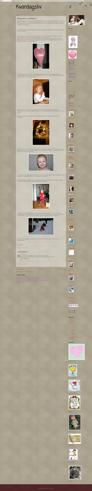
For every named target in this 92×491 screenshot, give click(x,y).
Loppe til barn (71, 158)
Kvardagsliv (29, 7)
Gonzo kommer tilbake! (72, 105)
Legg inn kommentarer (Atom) (27, 271)
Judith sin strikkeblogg (71, 157)
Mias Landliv (71, 132)
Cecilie (71, 30)
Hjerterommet (72, 224)
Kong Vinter (73, 328)
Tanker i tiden (72, 218)
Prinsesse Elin (71, 297)
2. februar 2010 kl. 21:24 (24, 261)
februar (72, 326)
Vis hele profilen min (72, 33)
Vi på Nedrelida (71, 208)
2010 (71, 323)
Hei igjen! (74, 211)
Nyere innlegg (20, 269)
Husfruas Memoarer (71, 145)
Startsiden (41, 269)
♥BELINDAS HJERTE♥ (71, 274)
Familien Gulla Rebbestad (72, 249)
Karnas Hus (71, 301)
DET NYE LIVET (71, 219)
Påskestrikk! (74, 241)
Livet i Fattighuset (71, 261)
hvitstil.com (71, 174)
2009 (71, 337)
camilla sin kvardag (71, 286)
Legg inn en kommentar (23, 264)
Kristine (70, 162)
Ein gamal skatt (72, 330)
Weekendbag (74, 200)
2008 (71, 338)
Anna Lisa (22, 254)
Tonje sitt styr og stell (72, 196)
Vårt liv (70, 122)
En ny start (74, 125)
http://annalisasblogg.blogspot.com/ (25, 38)
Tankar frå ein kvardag (72, 237)
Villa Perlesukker (71, 103)
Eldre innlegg (62, 269)
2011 (71, 321)
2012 (71, 319)
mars (72, 324)
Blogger (52, 488)
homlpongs (71, 185)
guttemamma (71, 110)
